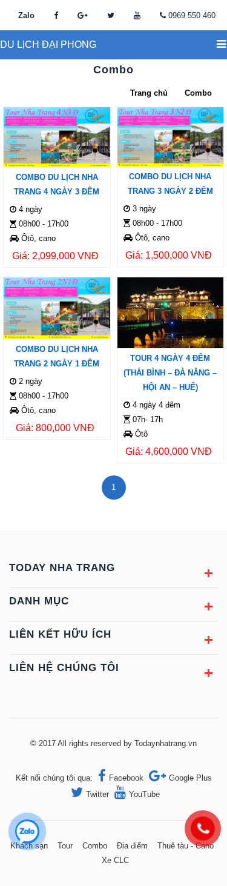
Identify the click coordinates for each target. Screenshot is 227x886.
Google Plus (190, 777)
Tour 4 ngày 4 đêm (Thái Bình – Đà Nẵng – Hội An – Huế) (170, 373)
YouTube (144, 794)
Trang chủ (149, 93)
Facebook (126, 777)
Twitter (97, 794)
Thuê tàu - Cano (185, 845)
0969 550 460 (191, 15)
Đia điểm (132, 845)
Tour (65, 845)
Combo (94, 845)
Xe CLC (115, 860)
